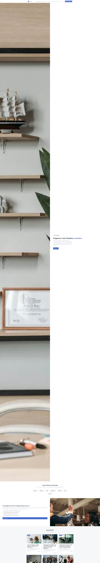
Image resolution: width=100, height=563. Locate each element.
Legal (46, 1)
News (57, 1)
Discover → (56, 248)
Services (60, 1)
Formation (43, 1)
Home (37, 1)
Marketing (54, 1)
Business (40, 1)
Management (50, 1)
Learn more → (6, 518)
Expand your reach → (68, 1)
